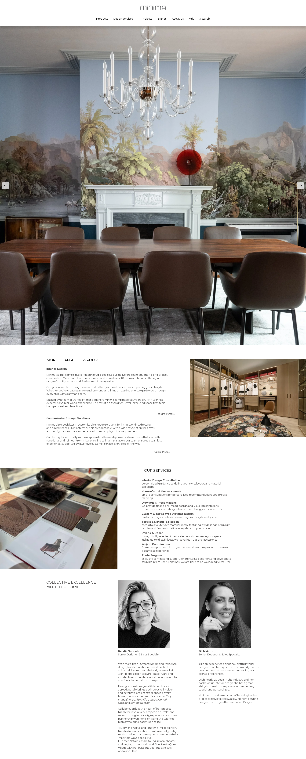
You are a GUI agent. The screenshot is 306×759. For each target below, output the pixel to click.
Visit (191, 18)
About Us (178, 18)
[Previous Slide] (5, 185)
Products (102, 18)
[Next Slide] (300, 185)
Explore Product (162, 451)
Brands (161, 18)
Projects (147, 18)
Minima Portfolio (166, 413)
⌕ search (204, 18)
